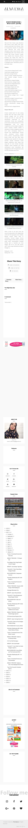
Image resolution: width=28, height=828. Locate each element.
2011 (7, 680)
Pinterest (7, 486)
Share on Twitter (15, 267)
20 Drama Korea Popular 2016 (14, 616)
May (8, 544)
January (9, 552)
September (10, 536)
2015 (7, 672)
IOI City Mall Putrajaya (12, 641)
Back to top (20, 826)
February (9, 550)
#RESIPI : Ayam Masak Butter (14, 592)
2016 (7, 670)
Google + (14, 481)
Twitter (7, 481)
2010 (7, 682)
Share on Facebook (14, 265)
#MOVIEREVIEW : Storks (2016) (15, 625)
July (8, 540)
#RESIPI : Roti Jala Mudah (13, 643)
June (8, 542)
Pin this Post (15, 270)
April (8, 546)
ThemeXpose (16, 822)
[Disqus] (14, 364)
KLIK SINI (17, 153)
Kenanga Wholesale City (13, 590)
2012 (7, 678)
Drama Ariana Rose (11, 515)
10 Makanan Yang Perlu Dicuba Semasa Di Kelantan (13, 508)
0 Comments (13, 28)
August (9, 538)
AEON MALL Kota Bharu (13, 499)
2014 (7, 674)
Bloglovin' (14, 486)
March (9, 548)
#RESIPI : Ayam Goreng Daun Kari (15, 619)
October (9, 534)
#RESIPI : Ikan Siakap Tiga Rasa (14, 566)
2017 (7, 532)
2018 (7, 530)
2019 (7, 528)
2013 (7, 676)
